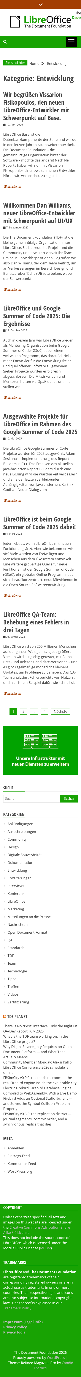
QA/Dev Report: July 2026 (23, 1031)
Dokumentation (20, 862)
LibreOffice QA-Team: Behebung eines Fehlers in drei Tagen (36, 622)
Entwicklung (17, 870)
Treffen (13, 986)
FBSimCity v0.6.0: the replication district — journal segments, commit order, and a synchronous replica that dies (37, 1119)
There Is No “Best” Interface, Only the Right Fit (40, 1026)
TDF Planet (17, 1016)
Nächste (60, 711)
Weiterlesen (12, 186)
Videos (13, 994)
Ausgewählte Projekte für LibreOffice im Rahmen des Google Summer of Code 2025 (40, 424)
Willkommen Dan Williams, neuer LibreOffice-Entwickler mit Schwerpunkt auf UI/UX (39, 213)
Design (13, 847)
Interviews (16, 885)
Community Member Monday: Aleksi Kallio (37, 1062)
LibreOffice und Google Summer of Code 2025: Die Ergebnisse (36, 316)
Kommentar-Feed (22, 1163)
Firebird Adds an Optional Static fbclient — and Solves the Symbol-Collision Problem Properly (37, 1103)
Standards (16, 947)
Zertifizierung (18, 1002)
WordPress (56, 1357)
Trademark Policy (17, 1308)
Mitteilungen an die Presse (29, 916)
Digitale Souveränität (25, 854)
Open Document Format (27, 932)
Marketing (16, 909)
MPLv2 (45, 1248)
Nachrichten (18, 924)
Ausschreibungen (22, 831)
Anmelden (16, 1148)
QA (10, 940)
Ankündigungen (20, 823)
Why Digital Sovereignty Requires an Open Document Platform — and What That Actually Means (37, 1051)
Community (17, 839)
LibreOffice (16, 901)
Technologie (17, 971)
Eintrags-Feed (19, 1155)
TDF (11, 955)
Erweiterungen (20, 878)
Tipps (12, 978)
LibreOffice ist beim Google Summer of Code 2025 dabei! (39, 523)
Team (12, 963)
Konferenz (16, 893)
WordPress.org (20, 1171)
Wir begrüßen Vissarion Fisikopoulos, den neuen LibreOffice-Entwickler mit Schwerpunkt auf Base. (36, 106)
